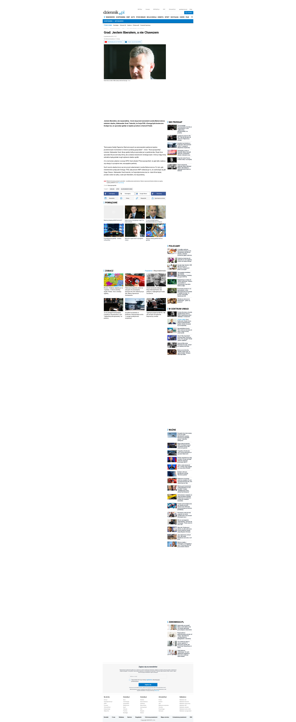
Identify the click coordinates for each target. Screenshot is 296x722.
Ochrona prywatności (151, 717)
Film (141, 709)
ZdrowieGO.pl (172, 9)
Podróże (125, 711)
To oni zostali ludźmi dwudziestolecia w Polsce (154, 221)
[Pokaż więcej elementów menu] (192, 17)
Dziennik (106, 28)
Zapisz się (148, 684)
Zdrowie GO (123, 25)
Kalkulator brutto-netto (185, 709)
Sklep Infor (106, 711)
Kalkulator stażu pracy (185, 703)
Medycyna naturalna (164, 705)
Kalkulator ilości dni (184, 701)
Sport (124, 707)
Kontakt (106, 717)
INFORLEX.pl (156, 9)
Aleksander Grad (126, 189)
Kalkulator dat (183, 699)
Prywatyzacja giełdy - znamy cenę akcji (112, 239)
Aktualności (119, 21)
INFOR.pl (140, 9)
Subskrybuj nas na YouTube (115, 42)
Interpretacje (107, 709)
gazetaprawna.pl (183, 9)
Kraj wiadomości (160, 271)
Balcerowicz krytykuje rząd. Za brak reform (134, 221)
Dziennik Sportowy (145, 25)
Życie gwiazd (143, 707)
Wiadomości (126, 705)
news (123, 28)
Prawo (160, 699)
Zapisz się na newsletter (134, 42)
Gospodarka (108, 21)
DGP (164, 9)
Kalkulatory (183, 697)
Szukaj (190, 12)
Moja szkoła (143, 705)
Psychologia (161, 709)
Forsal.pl (106, 705)
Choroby (161, 707)
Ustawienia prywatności (179, 717)
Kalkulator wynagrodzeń (185, 711)
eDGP (105, 703)
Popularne (148, 271)
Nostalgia (115, 25)
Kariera (129, 717)
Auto (124, 699)
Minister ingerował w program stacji (134, 239)
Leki (160, 703)
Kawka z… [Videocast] (133, 25)
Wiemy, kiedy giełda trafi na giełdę (154, 239)
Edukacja (142, 703)
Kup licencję (121, 182)
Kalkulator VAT (183, 705)
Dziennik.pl (126, 697)
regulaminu (149, 679)
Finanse (160, 701)
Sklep (190, 9)
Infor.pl (105, 699)
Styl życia (161, 711)
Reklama (121, 717)
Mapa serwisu (165, 717)
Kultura (142, 712)
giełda (112, 189)
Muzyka (142, 711)
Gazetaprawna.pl (108, 701)
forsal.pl (148, 9)
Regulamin (138, 717)
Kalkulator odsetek (184, 707)
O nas (113, 717)
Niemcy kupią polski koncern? (113, 220)
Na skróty (107, 697)
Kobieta (142, 699)
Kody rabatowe (144, 701)
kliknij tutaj (157, 690)
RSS (191, 717)
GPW (117, 189)
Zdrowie (125, 709)
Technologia (126, 701)
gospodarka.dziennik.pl (115, 28)
